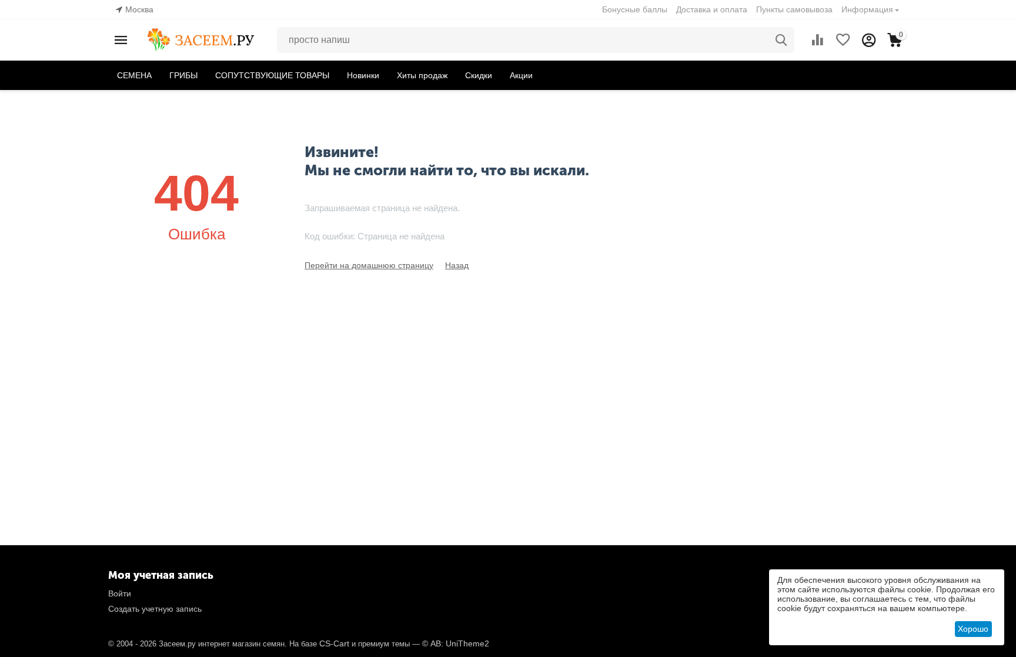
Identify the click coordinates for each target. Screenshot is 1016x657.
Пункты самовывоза (794, 9)
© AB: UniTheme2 (455, 643)
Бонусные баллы (634, 9)
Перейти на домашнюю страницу (369, 265)
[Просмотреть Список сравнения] (817, 40)
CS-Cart (334, 643)
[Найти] (781, 40)
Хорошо (973, 628)
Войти (119, 593)
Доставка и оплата (711, 9)
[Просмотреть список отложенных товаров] (843, 40)
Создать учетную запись (155, 608)
